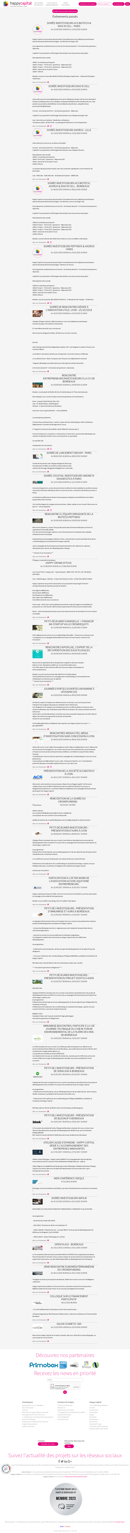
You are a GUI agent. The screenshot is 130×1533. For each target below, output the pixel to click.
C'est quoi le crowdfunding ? (52, 4)
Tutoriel (25, 1410)
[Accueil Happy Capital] (17, 3)
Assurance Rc (36, 1465)
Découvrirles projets (38, 4)
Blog (69, 1446)
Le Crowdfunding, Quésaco (98, 1405)
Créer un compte (103, 4)
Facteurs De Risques (29, 1419)
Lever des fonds (66, 4)
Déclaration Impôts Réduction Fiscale (35, 1412)
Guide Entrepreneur (64, 1415)
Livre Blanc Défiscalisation (98, 1426)
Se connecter (118, 4)
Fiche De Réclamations (22, 1465)
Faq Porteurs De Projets (66, 1410)
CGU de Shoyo (123, 1465)
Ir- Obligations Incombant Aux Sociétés (71, 1412)
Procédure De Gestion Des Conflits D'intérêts (57, 1465)
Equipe (91, 1415)
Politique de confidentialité (65, 1467)
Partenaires (93, 1422)
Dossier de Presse (95, 1424)
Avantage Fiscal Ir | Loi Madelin (32, 1405)
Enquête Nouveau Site (29, 1424)
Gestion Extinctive (80, 1465)
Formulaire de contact (48, 1444)
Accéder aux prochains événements (65, 11)
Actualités (92, 1417)
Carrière (92, 1408)
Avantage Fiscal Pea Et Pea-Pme (33, 1415)
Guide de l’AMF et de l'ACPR (98, 1429)
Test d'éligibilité (63, 1417)
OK (65, 1392)
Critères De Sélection (65, 1405)
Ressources (61, 1408)
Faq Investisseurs (28, 1408)
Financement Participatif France (75, 1477)
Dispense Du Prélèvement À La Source (35, 1422)
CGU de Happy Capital (95, 1465)
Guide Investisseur (28, 1426)
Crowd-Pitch (93, 1410)
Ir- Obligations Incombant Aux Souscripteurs (37, 1417)
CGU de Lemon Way (110, 1465)
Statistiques (93, 1412)
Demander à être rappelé (87, 4)
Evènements (93, 1419)
